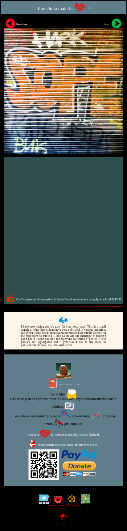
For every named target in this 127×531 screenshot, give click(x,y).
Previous (21, 24)
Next (108, 24)
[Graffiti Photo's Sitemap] (42, 501)
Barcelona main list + (63, 8)
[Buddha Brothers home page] (70, 501)
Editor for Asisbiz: (68, 385)
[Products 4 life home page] (84, 501)
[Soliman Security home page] (56, 501)
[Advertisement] (63, 225)
